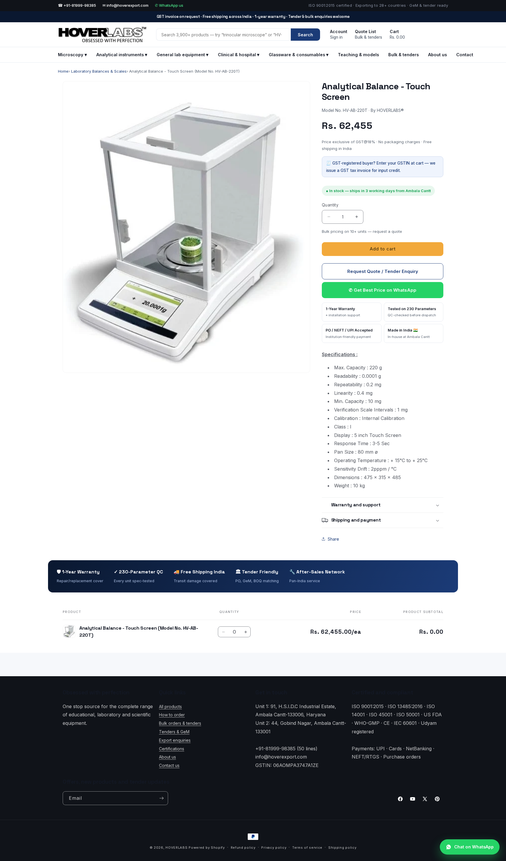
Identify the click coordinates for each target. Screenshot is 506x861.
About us (437, 54)
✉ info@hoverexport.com (125, 5)
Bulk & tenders (403, 54)
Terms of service (307, 847)
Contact (464, 54)
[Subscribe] (161, 798)
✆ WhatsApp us (169, 5)
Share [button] (333, 539)
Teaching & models (358, 54)
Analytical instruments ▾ (121, 54)
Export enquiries (175, 739)
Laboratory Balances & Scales (98, 71)
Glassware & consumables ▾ (299, 54)
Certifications (171, 748)
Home (63, 71)
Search (305, 34)
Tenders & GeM (174, 731)
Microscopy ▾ (72, 54)
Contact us (169, 765)
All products (170, 706)
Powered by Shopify (207, 847)
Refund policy (243, 847)
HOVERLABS (176, 847)
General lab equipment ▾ (182, 54)
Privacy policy (273, 847)
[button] (382, 505)
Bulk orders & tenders (180, 723)
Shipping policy (342, 847)
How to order (172, 714)
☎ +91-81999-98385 (77, 5)
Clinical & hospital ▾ (238, 54)
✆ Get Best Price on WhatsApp (382, 290)
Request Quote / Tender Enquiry (382, 271)
